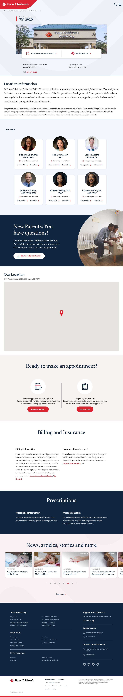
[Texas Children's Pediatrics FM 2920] (18, 4)
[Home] (4, 11)
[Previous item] (47, 583)
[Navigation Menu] (120, 4)
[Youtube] (97, 664)
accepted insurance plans (72, 463)
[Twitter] (93, 664)
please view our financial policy (41, 476)
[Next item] (75, 583)
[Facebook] (84, 664)
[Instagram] (88, 664)
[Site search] (115, 4)
